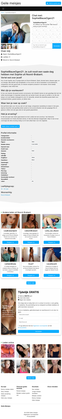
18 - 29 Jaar (4, 189)
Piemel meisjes (20, 391)
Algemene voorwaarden (40, 326)
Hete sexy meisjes (6, 398)
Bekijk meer (31, 283)
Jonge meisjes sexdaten (36, 392)
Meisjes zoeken (36, 395)
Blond (33, 159)
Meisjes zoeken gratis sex (23, 394)
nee (32, 181)
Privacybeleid (22, 327)
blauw (33, 157)
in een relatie (35, 144)
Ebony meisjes (36, 398)
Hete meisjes (36, 400)
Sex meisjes (35, 389)
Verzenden (38, 331)
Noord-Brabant (5, 195)
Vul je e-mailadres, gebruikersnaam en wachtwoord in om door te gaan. (38, 311)
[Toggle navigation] (3, 8)
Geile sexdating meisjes (5, 394)
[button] (15, 28)
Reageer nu (10, 242)
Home (2, 12)
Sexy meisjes (5, 391)
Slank (33, 141)
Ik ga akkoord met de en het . (35, 326)
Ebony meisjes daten (7, 389)
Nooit (33, 150)
